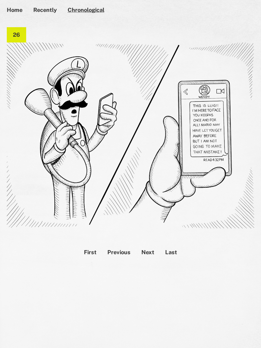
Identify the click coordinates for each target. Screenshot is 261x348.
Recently (45, 9)
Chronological (86, 9)
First (90, 252)
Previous (118, 252)
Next (147, 252)
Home (14, 9)
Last (171, 252)
